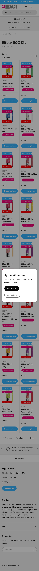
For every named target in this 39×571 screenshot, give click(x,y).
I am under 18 (12, 295)
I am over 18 (11, 288)
